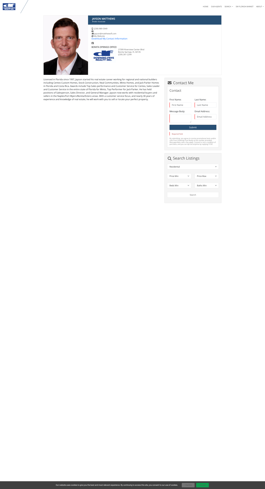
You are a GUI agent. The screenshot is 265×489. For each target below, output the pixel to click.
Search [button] (228, 6)
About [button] (259, 6)
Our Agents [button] (216, 6)
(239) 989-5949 (100, 28)
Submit (193, 127)
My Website (99, 36)
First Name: (175, 99)
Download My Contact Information (109, 38)
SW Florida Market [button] (244, 6)
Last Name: (200, 99)
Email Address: (202, 111)
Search (193, 194)
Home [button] (205, 6)
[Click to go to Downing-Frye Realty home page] (11, 6)
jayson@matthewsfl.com (105, 33)
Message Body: (177, 111)
